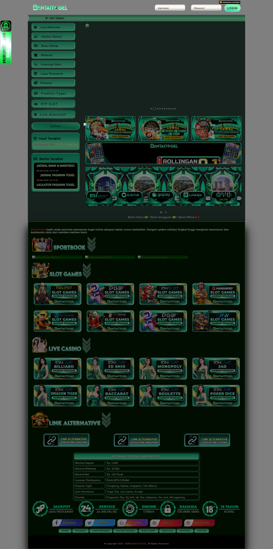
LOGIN (233, 8)
